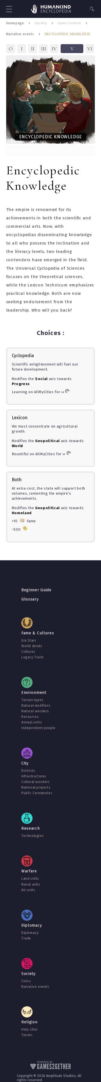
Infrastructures (33, 776)
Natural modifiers (35, 706)
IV (54, 49)
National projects (35, 787)
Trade (26, 938)
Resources (30, 717)
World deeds (31, 646)
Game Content (69, 23)
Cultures (28, 652)
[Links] (51, 9)
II (32, 49)
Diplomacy (29, 933)
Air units (28, 890)
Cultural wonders (35, 782)
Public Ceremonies (36, 793)
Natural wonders (35, 711)
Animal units (31, 722)
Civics (26, 981)
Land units (30, 879)
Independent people (38, 728)
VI (89, 49)
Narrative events (20, 34)
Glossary (30, 599)
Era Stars (28, 640)
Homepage (15, 23)
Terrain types (32, 700)
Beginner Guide (36, 590)
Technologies (32, 836)
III (43, 49)
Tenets (27, 1035)
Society (41, 23)
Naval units (30, 884)
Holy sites (29, 1029)
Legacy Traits (32, 657)
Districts (28, 771)
